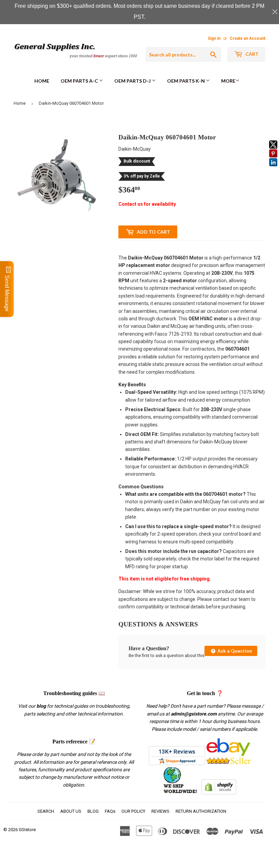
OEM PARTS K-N (186, 81)
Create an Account (247, 38)
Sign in (214, 38)
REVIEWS (160, 811)
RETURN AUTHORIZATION (201, 811)
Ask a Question (234, 651)
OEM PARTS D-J (133, 81)
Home (41, 81)
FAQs (110, 811)
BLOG (93, 811)
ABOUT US (70, 811)
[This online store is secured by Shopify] (218, 792)
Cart (251, 54)
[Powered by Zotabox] (273, 169)
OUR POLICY (133, 811)
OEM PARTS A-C (80, 81)
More (228, 81)
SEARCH (45, 811)
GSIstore (27, 829)
